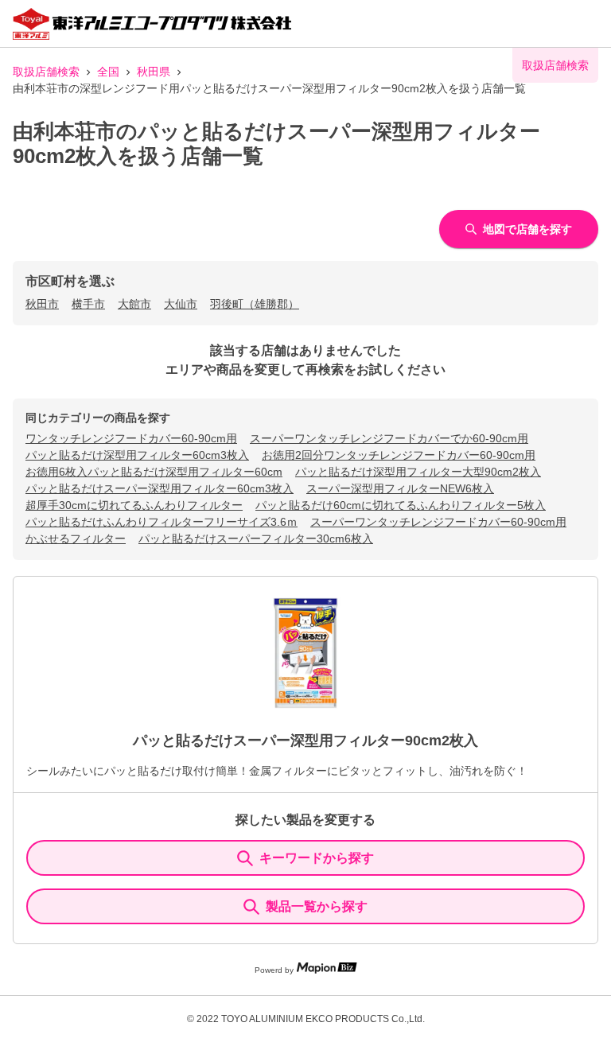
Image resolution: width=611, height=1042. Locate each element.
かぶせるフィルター (75, 538)
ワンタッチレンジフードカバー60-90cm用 (131, 438)
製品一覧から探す (317, 906)
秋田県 (153, 71)
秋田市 (42, 303)
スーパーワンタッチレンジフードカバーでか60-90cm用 (389, 438)
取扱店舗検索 (46, 71)
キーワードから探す (316, 858)
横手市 (88, 303)
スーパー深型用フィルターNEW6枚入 (400, 488)
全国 (108, 71)
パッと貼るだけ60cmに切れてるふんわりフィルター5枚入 (400, 505)
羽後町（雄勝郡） (254, 303)
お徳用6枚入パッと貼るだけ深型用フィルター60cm (153, 471)
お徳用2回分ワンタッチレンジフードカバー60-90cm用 (398, 455)
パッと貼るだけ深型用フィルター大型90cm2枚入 (418, 471)
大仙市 (180, 303)
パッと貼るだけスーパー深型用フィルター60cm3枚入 (159, 488)
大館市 (134, 303)
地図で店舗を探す (527, 229)
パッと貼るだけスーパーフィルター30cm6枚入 (255, 538)
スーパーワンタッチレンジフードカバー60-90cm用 (438, 521)
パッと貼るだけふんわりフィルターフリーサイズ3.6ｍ (161, 521)
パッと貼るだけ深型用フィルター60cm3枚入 (137, 455)
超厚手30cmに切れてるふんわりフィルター (134, 505)
